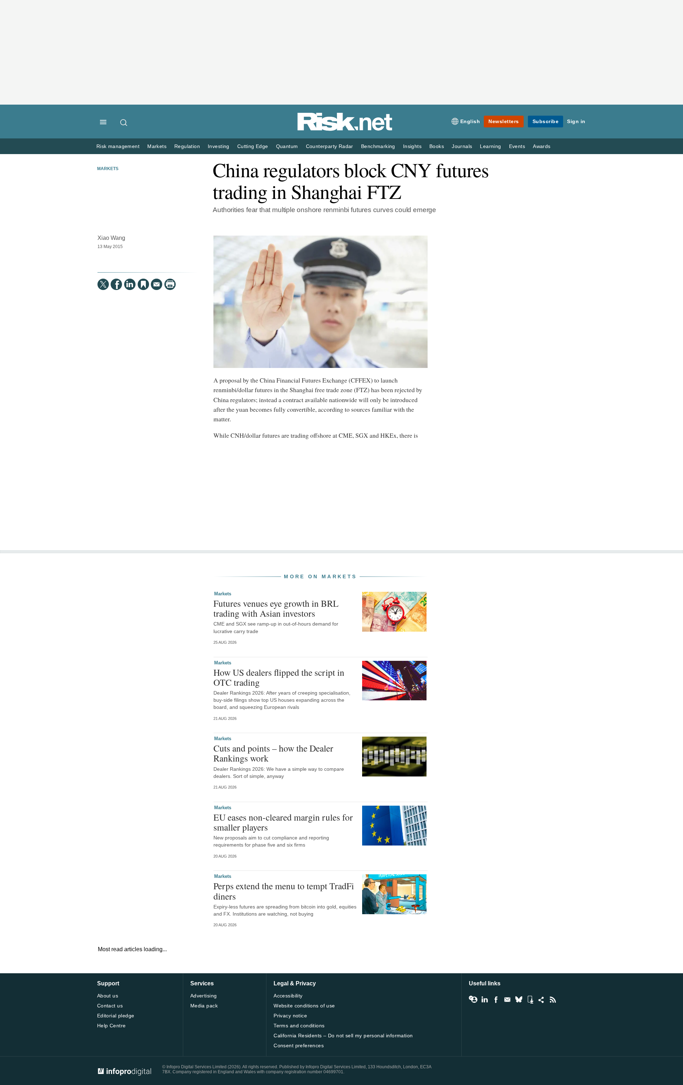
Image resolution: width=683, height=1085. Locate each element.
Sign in (576, 121)
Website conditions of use (304, 1005)
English (470, 121)
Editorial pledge (115, 1015)
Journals (462, 146)
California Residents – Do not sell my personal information (343, 1035)
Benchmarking (378, 146)
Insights (412, 146)
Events (517, 146)
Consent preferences (299, 1045)
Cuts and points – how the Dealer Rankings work (273, 753)
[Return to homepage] (345, 129)
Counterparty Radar (329, 146)
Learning (490, 146)
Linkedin (484, 999)
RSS (553, 999)
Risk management (117, 146)
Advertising (203, 996)
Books (436, 146)
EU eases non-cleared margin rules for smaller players (283, 822)
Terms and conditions (299, 1025)
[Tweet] (103, 284)
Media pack (204, 1005)
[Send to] (156, 284)
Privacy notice (290, 1015)
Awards (541, 146)
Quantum (287, 146)
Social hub (541, 999)
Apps (530, 999)
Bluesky (518, 999)
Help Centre (111, 1025)
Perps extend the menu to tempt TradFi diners (283, 891)
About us (107, 996)
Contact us (110, 1005)
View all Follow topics (473, 999)
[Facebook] (116, 284)
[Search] (124, 122)
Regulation (187, 146)
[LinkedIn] (130, 284)
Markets (156, 146)
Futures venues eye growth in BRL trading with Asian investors (276, 608)
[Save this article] (143, 284)
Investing (218, 146)
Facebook (496, 999)
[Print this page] (170, 284)
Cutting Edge (252, 146)
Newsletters (503, 121)
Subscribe (546, 121)
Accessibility (288, 996)
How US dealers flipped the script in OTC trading (278, 677)
